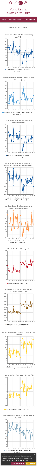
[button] (10, 3)
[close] (35, 454)
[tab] (4, 19)
